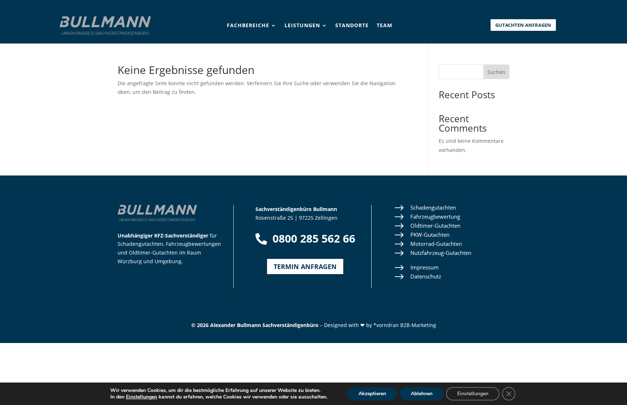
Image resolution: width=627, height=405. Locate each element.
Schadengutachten (433, 207)
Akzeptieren (372, 393)
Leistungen (302, 26)
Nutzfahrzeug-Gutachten (440, 252)
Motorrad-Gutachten (436, 243)
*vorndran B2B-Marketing (404, 325)
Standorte (352, 26)
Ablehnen (422, 393)
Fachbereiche (248, 26)
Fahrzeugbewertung (435, 216)
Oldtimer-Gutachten (435, 225)
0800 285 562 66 (313, 238)
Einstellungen (141, 397)
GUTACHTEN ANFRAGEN (523, 25)
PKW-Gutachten (430, 234)
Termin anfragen (305, 266)
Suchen (496, 72)
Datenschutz (425, 276)
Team (384, 26)
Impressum (424, 267)
